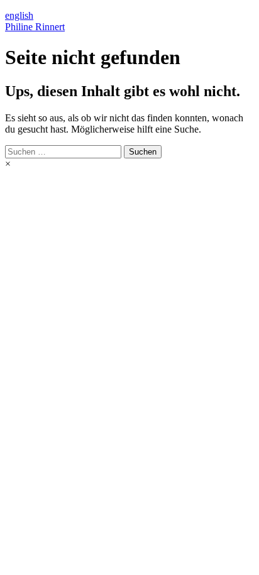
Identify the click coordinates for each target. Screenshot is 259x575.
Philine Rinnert (35, 26)
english (19, 15)
